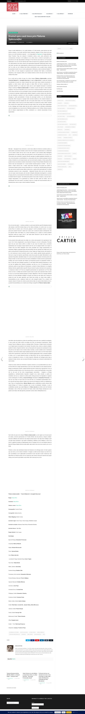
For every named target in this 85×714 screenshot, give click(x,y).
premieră (24, 634)
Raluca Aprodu (37, 634)
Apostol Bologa (23, 632)
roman (74, 158)
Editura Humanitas (62, 111)
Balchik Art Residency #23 (20, 1)
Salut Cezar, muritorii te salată (42, 16)
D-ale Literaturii (24, 13)
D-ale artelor (60, 13)
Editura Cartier (72, 105)
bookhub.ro (10, 678)
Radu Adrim (30, 634)
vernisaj (60, 169)
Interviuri (70, 13)
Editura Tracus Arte (62, 124)
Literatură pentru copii (63, 148)
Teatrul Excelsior (62, 166)
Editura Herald (71, 108)
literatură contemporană (64, 145)
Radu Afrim (14, 497)
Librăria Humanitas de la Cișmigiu (66, 140)
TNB (44, 634)
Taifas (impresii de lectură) (62, 86)
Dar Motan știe (59, 88)
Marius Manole (40, 632)
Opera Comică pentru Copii (64, 153)
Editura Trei (73, 124)
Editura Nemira (70, 116)
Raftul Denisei (68, 156)
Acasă (13, 13)
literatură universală (63, 150)
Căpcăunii (39, 54)
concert (60, 103)
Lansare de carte (68, 137)
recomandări (67, 158)
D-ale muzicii (49, 13)
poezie (74, 153)
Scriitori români (62, 164)
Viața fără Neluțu (60, 91)
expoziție (60, 129)
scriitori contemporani (63, 161)
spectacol (70, 164)
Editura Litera (61, 116)
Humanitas (74, 132)
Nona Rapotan (13, 42)
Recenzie (60, 158)
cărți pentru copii (62, 105)
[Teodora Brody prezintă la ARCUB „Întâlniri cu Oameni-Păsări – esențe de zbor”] (14, 667)
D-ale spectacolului (37, 13)
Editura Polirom (62, 121)
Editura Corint (61, 108)
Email (33, 702)
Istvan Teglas (32, 632)
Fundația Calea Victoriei (63, 132)
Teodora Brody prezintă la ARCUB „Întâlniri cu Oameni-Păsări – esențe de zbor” (13, 675)
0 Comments (29, 42)
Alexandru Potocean (13, 632)
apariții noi (60, 100)
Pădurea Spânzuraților (14, 634)
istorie (59, 137)
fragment (67, 129)
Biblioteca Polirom (70, 100)
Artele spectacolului (13, 32)
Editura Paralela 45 (62, 119)
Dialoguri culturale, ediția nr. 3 (62, 84)
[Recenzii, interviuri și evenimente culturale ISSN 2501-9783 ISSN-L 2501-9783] (12, 7)
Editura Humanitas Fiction (64, 113)
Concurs (66, 103)
